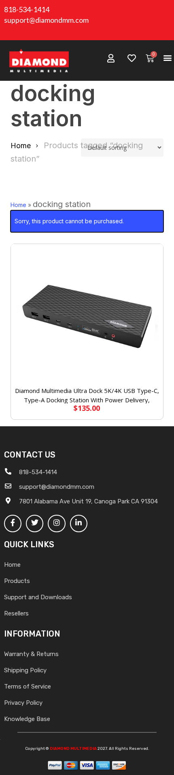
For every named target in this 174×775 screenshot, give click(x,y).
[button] (167, 58)
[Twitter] (34, 523)
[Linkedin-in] (78, 523)
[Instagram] (56, 523)
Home (21, 145)
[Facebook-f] (12, 523)
